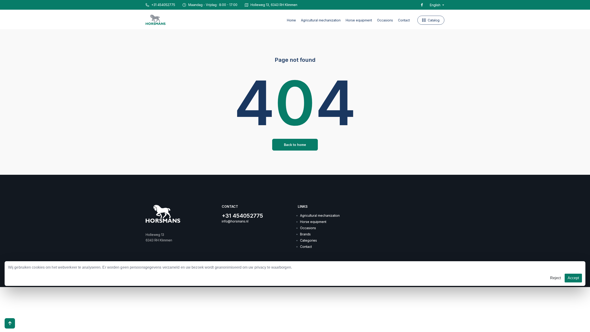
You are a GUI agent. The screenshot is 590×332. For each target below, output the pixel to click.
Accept (573, 278)
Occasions (308, 228)
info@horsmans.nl (235, 221)
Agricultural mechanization (320, 215)
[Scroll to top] (10, 323)
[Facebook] (422, 5)
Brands (305, 234)
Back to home (295, 145)
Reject (555, 278)
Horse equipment (313, 222)
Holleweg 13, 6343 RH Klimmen (274, 5)
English (435, 5)
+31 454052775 (163, 5)
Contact (306, 247)
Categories (308, 240)
